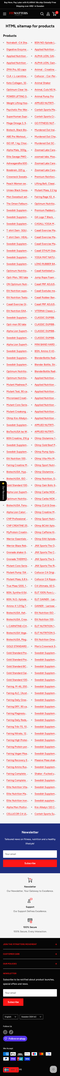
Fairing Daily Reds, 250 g (20, 720)
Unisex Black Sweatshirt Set (22, 190)
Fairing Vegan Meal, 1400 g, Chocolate (27, 753)
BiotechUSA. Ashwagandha (21, 612)
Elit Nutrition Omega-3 (47, 639)
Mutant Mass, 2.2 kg (46, 190)
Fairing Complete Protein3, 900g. (25, 773)
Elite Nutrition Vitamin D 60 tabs (24, 787)
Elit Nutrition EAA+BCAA (20, 310)
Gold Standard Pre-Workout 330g (24, 652)
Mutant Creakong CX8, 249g (22, 411)
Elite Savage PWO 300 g (19, 156)
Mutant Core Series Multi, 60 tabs (25, 565)
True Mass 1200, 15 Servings (22, 585)
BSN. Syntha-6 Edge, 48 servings (24, 592)
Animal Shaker (43, 82)
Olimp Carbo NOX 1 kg (47, 498)
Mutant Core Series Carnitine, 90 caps (27, 404)
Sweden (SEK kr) (28, 1017)
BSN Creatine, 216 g (17, 438)
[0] (54, 14)
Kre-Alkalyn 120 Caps (47, 807)
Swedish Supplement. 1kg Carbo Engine (28, 223)
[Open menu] (4, 14)
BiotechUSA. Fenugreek (19, 505)
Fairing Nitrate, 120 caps (20, 733)
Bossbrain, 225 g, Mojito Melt (22, 170)
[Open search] (42, 14)
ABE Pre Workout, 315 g (19, 136)
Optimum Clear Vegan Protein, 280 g (27, 89)
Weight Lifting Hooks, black (21, 103)
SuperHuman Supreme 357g (22, 116)
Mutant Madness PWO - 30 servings (26, 384)
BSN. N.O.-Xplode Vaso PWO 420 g (26, 599)
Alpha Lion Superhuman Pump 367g (26, 331)
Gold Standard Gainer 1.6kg (21, 673)
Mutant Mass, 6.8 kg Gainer (21, 579)
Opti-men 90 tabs (16, 324)
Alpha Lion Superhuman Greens (24, 492)
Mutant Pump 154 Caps (19, 572)
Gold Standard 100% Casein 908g (25, 679)
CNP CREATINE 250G (18, 525)
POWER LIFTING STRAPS (20, 96)
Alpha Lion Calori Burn (18, 512)
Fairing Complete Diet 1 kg (21, 780)
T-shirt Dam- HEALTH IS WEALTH (25, 237)
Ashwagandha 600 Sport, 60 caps (25, 163)
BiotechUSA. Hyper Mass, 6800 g (25, 471)
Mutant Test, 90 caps (18, 391)
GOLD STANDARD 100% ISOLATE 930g (28, 646)
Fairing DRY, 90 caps (17, 706)
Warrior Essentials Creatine (21, 538)
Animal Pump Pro (44, 96)
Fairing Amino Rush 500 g (20, 767)
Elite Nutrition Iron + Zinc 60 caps (25, 800)
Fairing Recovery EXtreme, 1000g (25, 760)
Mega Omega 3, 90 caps (19, 123)
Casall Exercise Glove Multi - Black (25, 304)
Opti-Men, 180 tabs (17, 277)
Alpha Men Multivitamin (19, 807)
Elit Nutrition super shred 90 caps (25, 290)
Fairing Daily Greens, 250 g (21, 699)
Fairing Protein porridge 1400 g (23, 746)
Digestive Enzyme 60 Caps (21, 49)
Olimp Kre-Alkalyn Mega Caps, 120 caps (28, 418)
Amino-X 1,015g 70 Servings (22, 605)
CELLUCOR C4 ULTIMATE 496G (24, 813)
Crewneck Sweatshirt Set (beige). (25, 176)
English (8, 1017)
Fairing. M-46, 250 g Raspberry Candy (27, 686)
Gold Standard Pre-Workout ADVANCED (28, 659)
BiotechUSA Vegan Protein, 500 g (25, 632)
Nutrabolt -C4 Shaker (18, 42)
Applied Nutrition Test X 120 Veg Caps (27, 62)
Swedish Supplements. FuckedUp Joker (28, 250)
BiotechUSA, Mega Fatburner (22, 639)
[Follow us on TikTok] (11, 1032)
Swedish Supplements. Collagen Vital (27, 357)
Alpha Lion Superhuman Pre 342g (25, 344)
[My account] (48, 14)
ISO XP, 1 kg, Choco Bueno (21, 143)
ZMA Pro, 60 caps (16, 69)
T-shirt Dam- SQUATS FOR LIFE (24, 230)
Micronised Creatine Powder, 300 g (26, 398)
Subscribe (30, 863)
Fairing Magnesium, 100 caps (22, 713)
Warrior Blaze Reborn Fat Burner (24, 545)
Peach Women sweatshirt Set (22, 183)
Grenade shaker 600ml (19, 552)
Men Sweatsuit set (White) (21, 196)
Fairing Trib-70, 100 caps (20, 726)
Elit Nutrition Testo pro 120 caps (24, 297)
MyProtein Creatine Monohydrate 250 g (28, 532)
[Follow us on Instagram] (5, 1032)
